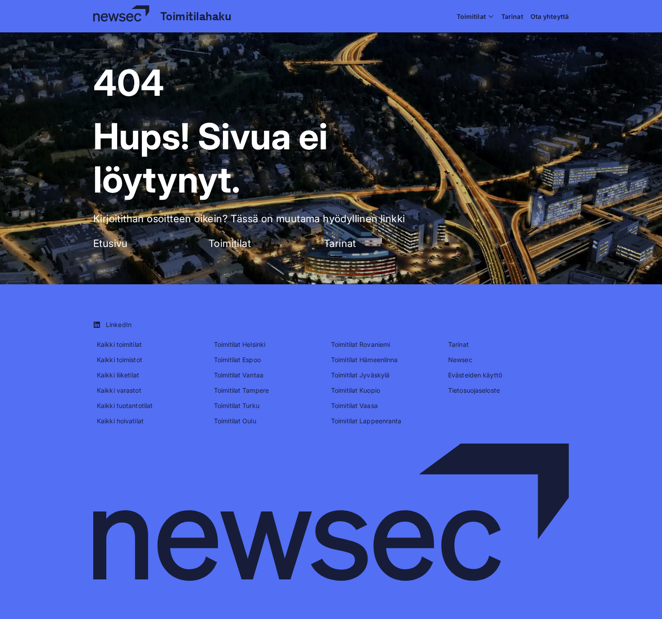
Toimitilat (230, 243)
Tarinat (340, 243)
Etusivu (110, 243)
